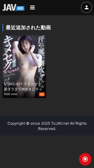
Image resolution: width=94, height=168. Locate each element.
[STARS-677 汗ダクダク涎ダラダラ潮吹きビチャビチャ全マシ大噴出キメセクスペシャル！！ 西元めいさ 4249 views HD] (24, 66)
